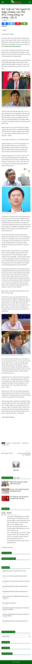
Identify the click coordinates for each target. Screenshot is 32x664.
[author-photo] (16, 468)
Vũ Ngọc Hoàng (5, 444)
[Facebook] (5, 23)
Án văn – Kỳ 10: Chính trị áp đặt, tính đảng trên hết (14, 576)
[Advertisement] (16, 429)
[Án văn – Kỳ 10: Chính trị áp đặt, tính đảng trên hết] (5, 491)
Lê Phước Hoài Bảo (16, 443)
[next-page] (5, 504)
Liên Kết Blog (5, 648)
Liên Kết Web (5, 642)
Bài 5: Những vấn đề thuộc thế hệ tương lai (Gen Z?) (15, 621)
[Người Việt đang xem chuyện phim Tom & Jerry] (5, 483)
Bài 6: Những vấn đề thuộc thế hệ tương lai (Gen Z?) (15, 591)
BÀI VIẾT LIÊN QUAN (7, 478)
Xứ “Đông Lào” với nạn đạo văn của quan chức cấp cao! (16, 581)
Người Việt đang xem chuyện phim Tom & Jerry (14, 570)
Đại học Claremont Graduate (13, 46)
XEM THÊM (16, 478)
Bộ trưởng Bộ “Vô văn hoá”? (9, 603)
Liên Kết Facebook (6, 653)
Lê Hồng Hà (8, 443)
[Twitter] (11, 23)
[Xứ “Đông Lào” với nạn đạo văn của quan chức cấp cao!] (5, 498)
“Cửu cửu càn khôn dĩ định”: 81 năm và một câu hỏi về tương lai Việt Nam (15, 615)
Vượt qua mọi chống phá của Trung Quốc (24, 454)
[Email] (24, 23)
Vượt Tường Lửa (6, 553)
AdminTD (5, 20)
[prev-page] (2, 504)
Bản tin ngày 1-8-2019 (7, 453)
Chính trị (9, 5)
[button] (2, 2)
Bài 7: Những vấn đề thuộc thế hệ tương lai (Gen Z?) (15, 586)
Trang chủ (4, 5)
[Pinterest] (18, 23)
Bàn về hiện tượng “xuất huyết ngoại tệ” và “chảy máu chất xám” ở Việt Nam (15, 608)
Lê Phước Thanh (25, 443)
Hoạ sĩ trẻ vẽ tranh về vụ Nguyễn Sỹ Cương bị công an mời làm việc (15, 597)
